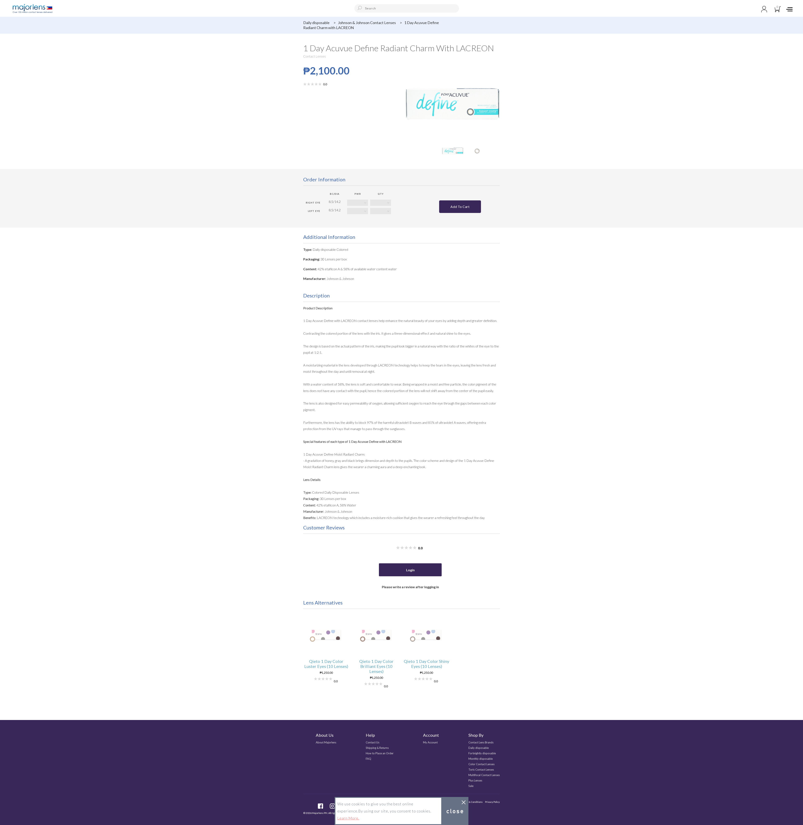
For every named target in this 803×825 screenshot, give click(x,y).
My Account (430, 742)
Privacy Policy (492, 802)
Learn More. (348, 818)
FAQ (368, 758)
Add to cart (459, 207)
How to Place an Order (380, 753)
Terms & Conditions (472, 802)
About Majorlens (326, 742)
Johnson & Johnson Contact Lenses (367, 22)
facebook (320, 806)
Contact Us (372, 742)
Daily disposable (316, 22)
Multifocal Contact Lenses (484, 775)
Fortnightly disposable (482, 753)
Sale (470, 786)
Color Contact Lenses (481, 764)
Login (410, 570)
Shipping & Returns (377, 747)
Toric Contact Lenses (481, 769)
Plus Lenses (475, 780)
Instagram (332, 806)
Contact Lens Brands (481, 742)
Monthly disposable (480, 758)
